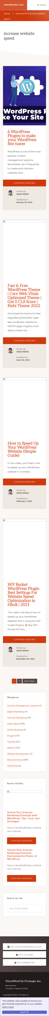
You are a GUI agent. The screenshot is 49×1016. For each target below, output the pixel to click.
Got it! (24, 1012)
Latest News (13, 723)
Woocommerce (15, 760)
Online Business (15, 730)
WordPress (12, 766)
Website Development (18, 754)
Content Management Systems (22, 705)
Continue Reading (30, 184)
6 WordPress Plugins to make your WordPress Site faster (22, 137)
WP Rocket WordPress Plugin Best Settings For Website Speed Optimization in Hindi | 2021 (23, 594)
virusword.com (13, 5)
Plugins (11, 736)
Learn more (8, 1007)
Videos (10, 748)
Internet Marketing (17, 717)
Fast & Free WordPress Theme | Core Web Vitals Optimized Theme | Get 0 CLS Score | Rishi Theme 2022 (24, 295)
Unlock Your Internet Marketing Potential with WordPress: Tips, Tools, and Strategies (23, 817)
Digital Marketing (15, 711)
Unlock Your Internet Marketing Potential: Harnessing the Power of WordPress (22, 855)
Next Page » (29, 681)
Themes (11, 742)
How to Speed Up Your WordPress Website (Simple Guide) (23, 449)
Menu (43, 5)
